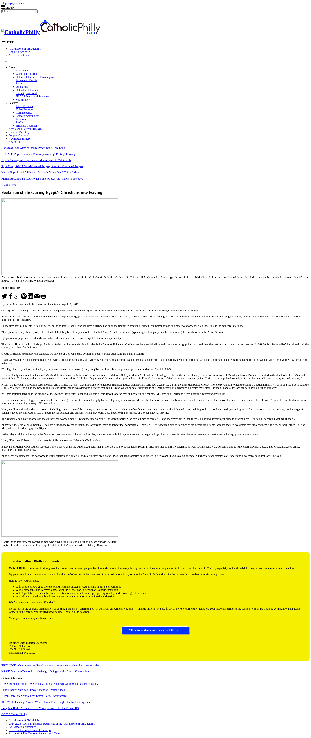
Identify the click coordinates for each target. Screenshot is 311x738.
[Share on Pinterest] (24, 298)
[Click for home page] (51, 32)
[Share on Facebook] (11, 298)
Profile (19, 122)
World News (8, 184)
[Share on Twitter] (4, 298)
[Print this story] (43, 298)
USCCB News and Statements (33, 96)
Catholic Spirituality (27, 115)
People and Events (26, 80)
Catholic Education (27, 73)
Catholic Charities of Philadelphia (35, 77)
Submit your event (26, 93)
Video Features (24, 109)
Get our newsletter (19, 51)
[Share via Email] (37, 298)
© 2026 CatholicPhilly (14, 714)
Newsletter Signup (19, 138)
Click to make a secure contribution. (155, 630)
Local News (23, 70)
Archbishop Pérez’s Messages (25, 128)
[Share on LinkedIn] (30, 298)
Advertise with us (19, 55)
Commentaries (24, 112)
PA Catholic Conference (22, 726)
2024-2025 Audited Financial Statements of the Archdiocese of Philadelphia (52, 723)
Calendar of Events (27, 89)
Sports (19, 83)
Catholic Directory (19, 132)
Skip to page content (13, 3)
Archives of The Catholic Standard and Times (35, 733)
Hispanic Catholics (26, 125)
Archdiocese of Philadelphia (25, 48)
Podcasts (21, 119)
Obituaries (22, 86)
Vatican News (24, 99)
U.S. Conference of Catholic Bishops (30, 730)
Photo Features (24, 106)
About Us (14, 141)
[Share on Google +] (17, 298)
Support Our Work (19, 135)
